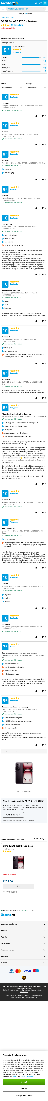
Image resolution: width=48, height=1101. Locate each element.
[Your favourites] (40, 3)
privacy (15, 1076)
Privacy (20, 996)
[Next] (45, 751)
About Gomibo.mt (11, 996)
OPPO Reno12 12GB (8, 18)
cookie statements (27, 1076)
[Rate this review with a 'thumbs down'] (42, 116)
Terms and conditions (17, 998)
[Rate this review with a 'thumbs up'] (36, 116)
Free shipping (27, 792)
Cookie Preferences (36, 996)
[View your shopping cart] (45, 3)
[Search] (44, 9)
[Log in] (36, 3)
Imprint (27, 996)
